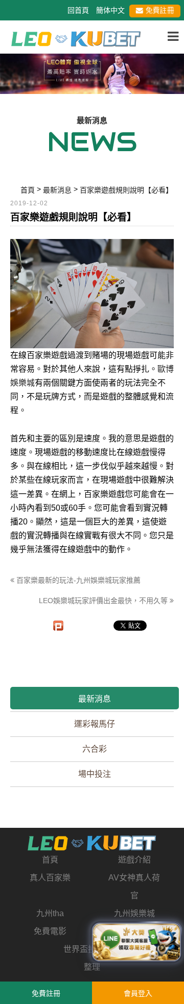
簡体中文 (110, 10)
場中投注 (94, 774)
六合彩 (94, 749)
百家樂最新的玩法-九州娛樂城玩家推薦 (77, 580)
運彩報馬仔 (94, 724)
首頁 (50, 859)
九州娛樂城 (134, 913)
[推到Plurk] (58, 625)
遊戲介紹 (134, 859)
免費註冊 (159, 10)
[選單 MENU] (173, 36)
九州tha (50, 913)
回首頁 (78, 10)
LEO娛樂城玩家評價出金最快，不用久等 (104, 600)
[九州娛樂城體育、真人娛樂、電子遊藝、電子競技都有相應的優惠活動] (92, 72)
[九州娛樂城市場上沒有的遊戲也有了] (92, 843)
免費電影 (50, 931)
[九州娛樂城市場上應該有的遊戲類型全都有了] (76, 38)
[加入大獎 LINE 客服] (136, 942)
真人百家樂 (50, 877)
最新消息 (94, 699)
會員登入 (138, 993)
